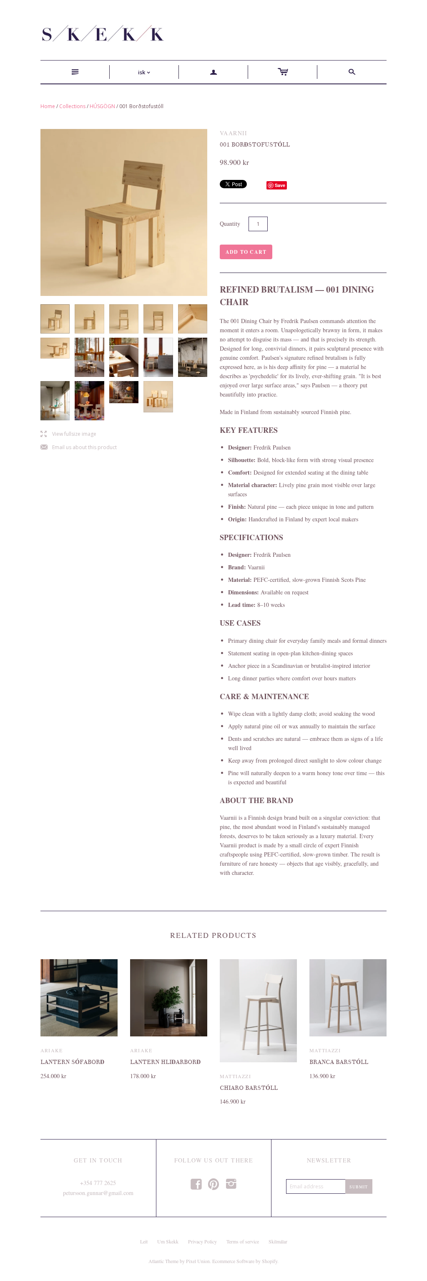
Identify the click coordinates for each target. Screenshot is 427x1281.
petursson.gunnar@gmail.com (98, 1193)
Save (280, 185)
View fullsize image (68, 434)
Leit (144, 1241)
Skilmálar (278, 1241)
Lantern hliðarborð (165, 1062)
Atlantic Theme (163, 1261)
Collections (72, 106)
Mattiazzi (235, 1076)
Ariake (51, 1050)
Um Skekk (167, 1241)
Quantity (230, 223)
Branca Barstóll (338, 1062)
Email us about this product (78, 447)
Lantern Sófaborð (72, 1062)
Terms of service (242, 1241)
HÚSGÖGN (102, 106)
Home (47, 106)
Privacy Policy (202, 1241)
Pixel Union (198, 1261)
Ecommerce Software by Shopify (244, 1261)
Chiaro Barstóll (249, 1088)
